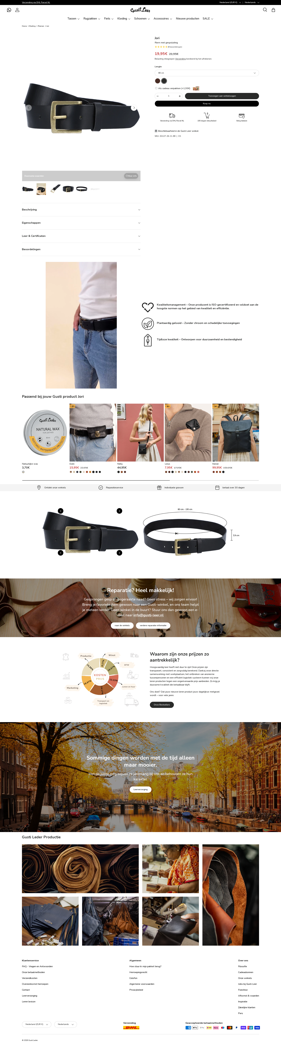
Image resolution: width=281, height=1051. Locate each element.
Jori (47, 26)
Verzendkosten (29, 978)
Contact (26, 989)
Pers (240, 1013)
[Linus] (188, 433)
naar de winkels (122, 625)
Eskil (72, 463)
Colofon (133, 978)
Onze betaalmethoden (33, 972)
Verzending (180, 58)
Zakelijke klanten (246, 1007)
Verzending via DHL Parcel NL (36, 2)
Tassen (71, 19)
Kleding (122, 19)
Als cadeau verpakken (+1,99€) (174, 88)
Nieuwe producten (187, 19)
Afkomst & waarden (248, 995)
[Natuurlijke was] (45, 433)
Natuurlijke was (30, 463)
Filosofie (242, 966)
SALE (206, 19)
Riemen (41, 26)
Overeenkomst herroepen (35, 984)
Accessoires (161, 19)
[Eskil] (93, 433)
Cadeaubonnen (245, 972)
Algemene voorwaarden (141, 984)
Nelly (120, 463)
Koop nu (207, 103)
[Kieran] (235, 433)
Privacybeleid (136, 989)
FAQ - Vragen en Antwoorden (37, 966)
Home (24, 26)
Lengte (158, 66)
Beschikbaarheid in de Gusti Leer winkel (178, 131)
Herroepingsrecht (138, 972)
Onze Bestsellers (162, 704)
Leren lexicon (28, 1001)
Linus (167, 463)
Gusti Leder (33, 1040)
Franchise (243, 989)
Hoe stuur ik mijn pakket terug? (145, 966)
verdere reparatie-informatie (153, 625)
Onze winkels (245, 978)
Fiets (107, 19)
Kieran (215, 463)
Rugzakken (90, 19)
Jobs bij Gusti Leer (247, 984)
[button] (9, 10)
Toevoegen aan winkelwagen (222, 96)
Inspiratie (242, 1001)
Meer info (132, 176)
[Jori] (158, 81)
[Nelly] (140, 433)
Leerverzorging (141, 789)
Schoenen (140, 19)
